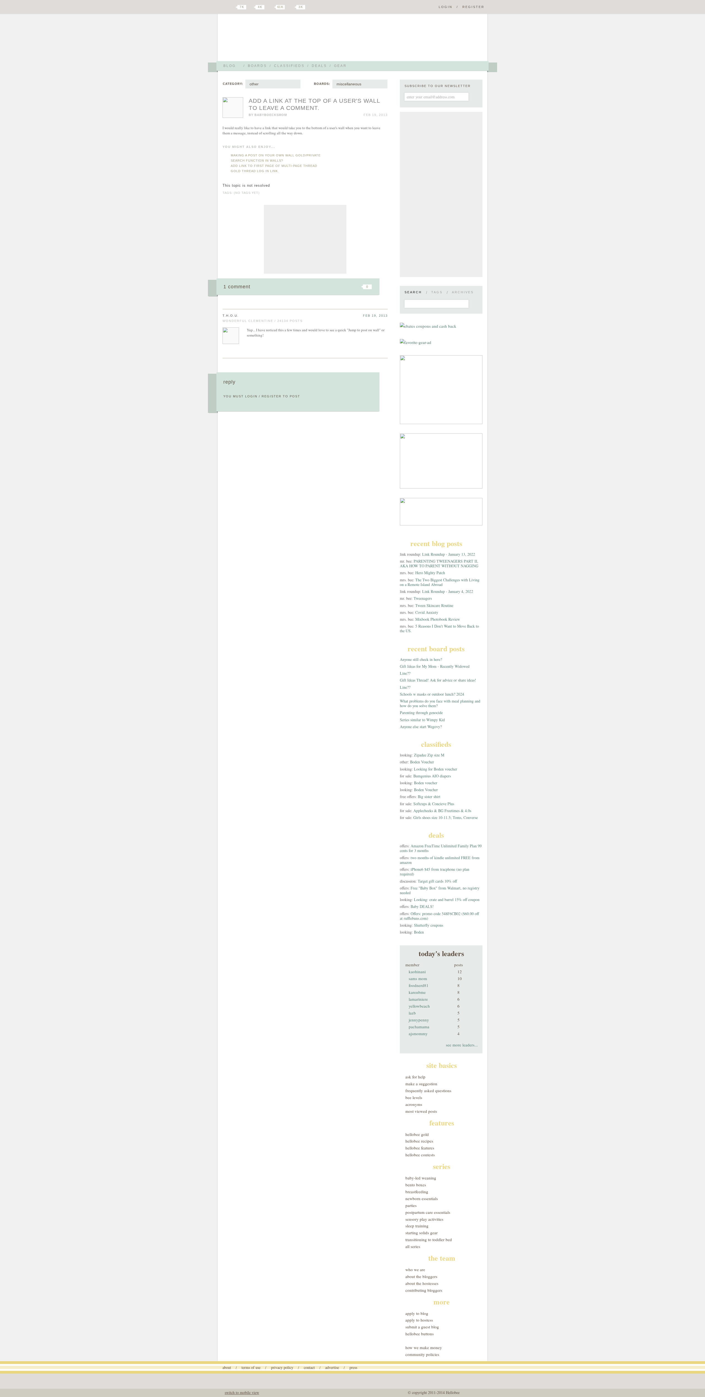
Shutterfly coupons (428, 925)
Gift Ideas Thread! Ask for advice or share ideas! (438, 680)
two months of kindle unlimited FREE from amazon (439, 860)
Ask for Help (415, 1076)
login (251, 396)
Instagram (291, 7)
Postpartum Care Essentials (427, 1212)
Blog (229, 66)
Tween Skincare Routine (434, 605)
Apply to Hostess (419, 1320)
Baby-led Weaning (420, 1178)
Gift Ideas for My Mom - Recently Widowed (435, 666)
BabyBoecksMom (270, 114)
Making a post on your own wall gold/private (276, 155)
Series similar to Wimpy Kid (422, 719)
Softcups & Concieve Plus (433, 803)
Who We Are (415, 1269)
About (227, 1367)
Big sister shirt (429, 796)
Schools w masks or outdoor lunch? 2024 (432, 694)
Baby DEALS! (422, 906)
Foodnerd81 (419, 985)
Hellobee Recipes (419, 1141)
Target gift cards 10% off (437, 881)
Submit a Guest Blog (422, 1327)
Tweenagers (423, 598)
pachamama (419, 1026)
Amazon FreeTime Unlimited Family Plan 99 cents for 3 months (441, 848)
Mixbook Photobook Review (437, 619)
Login (445, 7)
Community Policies (422, 1354)
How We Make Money (423, 1347)
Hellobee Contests (420, 1154)
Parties (411, 1205)
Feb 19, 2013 (375, 315)
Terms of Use (251, 1367)
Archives (463, 292)
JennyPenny (419, 1019)
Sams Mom (418, 978)
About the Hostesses (421, 1283)
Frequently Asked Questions (428, 1090)
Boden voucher (425, 782)
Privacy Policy (282, 1367)
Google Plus (224, 7)
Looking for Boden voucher (435, 769)
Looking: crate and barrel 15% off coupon (446, 899)
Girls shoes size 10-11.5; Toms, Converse (445, 817)
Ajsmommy (418, 1033)
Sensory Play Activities (424, 1219)
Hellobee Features (419, 1148)
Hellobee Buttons (419, 1333)
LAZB (412, 1013)
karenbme (417, 992)
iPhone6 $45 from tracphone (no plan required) (434, 872)
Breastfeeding (416, 1191)
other (254, 84)
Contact (309, 1367)
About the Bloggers (421, 1276)
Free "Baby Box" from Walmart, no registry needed (439, 890)
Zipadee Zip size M (429, 755)
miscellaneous (349, 84)
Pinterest (271, 7)
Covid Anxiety (426, 612)
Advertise (332, 1367)
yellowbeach (419, 1006)
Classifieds (289, 66)
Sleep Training (417, 1225)
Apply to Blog (416, 1313)
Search (413, 292)
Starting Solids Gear (421, 1232)
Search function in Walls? (257, 160)
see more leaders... (462, 1045)
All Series (412, 1246)
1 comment (236, 286)
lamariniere (418, 999)
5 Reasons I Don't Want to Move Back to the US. (439, 628)
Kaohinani (417, 971)
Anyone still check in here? (421, 659)
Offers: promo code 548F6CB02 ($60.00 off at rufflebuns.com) (439, 916)
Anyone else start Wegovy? (421, 726)
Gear (340, 66)
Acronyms (413, 1104)
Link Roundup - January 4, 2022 (447, 591)
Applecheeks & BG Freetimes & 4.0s (442, 810)
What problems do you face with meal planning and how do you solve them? (440, 703)
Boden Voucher (422, 761)
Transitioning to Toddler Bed (428, 1239)
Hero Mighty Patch (430, 572)
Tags (437, 292)
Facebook (252, 7)
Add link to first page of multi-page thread (274, 165)
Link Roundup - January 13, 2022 (448, 554)
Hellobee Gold (417, 1134)
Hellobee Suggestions (271, 39)
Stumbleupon (322, 286)
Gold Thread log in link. (255, 171)
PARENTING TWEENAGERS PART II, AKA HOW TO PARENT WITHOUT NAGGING (439, 563)
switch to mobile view (242, 1392)
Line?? (405, 673)
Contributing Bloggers (423, 1290)
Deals (319, 66)
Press (353, 1367)
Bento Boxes (415, 1184)
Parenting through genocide (421, 712)
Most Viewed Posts (421, 1111)
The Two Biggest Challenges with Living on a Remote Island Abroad (439, 582)
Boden (419, 932)
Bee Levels (413, 1097)
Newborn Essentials (421, 1198)
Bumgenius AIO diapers (432, 775)
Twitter (232, 7)
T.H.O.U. (231, 315)
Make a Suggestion (421, 1083)
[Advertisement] (305, 239)
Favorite (358, 286)
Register (473, 7)
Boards (257, 66)
